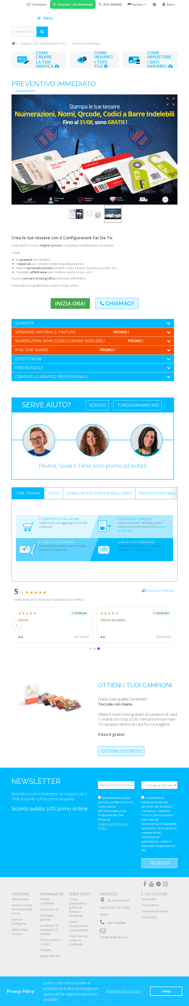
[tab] (91, 649)
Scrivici (97, 405)
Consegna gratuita (47, 917)
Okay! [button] (166, 991)
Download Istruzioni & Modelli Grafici (99, 493)
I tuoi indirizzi (150, 905)
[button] (170, 101)
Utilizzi (53, 493)
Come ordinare (28, 493)
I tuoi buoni (149, 917)
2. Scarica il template (134, 519)
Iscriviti (160, 863)
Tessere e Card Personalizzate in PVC (22, 909)
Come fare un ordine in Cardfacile (78, 940)
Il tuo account (154, 894)
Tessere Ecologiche (19, 921)
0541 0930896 (116, 923)
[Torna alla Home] (13, 43)
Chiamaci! (119, 303)
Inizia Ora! (70, 303)
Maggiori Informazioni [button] (124, 991)
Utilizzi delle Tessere (20, 931)
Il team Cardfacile (47, 901)
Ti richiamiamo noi (138, 405)
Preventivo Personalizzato (162, 493)
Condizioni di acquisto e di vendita (49, 929)
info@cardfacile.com (114, 937)
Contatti (45, 950)
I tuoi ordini (149, 899)
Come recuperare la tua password (78, 926)
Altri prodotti (20, 899)
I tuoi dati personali (154, 911)
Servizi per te (49, 909)
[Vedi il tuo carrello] (154, 4)
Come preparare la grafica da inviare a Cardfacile (77, 907)
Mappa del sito (50, 956)
